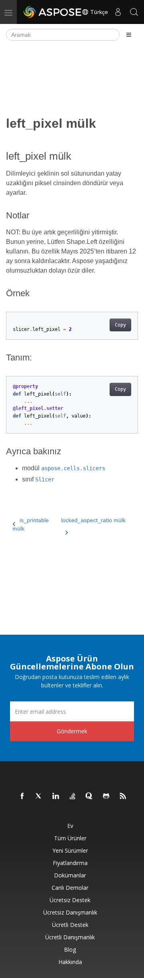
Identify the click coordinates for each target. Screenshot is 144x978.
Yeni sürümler (70, 850)
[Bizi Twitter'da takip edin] (39, 796)
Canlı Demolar (70, 887)
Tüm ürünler (70, 838)
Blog (70, 949)
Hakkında (70, 962)
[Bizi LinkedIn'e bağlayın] (56, 796)
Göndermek (72, 731)
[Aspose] (53, 12)
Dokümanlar (70, 875)
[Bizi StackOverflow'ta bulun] (73, 796)
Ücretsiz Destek (70, 900)
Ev (70, 826)
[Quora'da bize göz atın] (89, 796)
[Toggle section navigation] (129, 35)
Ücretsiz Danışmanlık (70, 912)
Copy (120, 325)
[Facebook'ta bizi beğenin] (22, 796)
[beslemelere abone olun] (123, 796)
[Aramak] (134, 12)
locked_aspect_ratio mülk (93, 520)
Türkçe (98, 12)
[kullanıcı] (118, 12)
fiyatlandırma (70, 863)
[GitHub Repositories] (106, 796)
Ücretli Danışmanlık (70, 937)
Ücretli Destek (70, 925)
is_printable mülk (30, 524)
